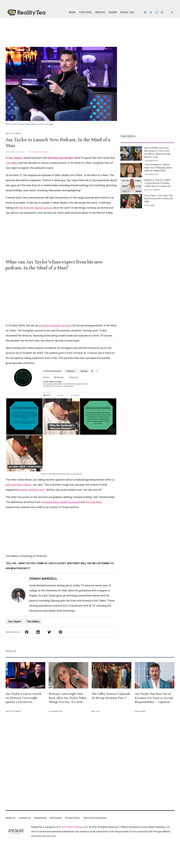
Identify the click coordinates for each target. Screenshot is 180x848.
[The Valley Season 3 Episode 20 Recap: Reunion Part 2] (111, 675)
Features (85, 12)
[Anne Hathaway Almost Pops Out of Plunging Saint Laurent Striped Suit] (131, 170)
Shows (112, 12)
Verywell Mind (93, 502)
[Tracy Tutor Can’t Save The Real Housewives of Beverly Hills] (131, 201)
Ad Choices (56, 818)
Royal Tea (127, 12)
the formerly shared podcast (36, 207)
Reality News (13, 133)
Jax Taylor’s (15, 157)
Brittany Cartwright (61, 157)
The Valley (12, 162)
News (72, 12)
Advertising (40, 818)
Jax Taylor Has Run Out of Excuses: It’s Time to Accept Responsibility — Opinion (154, 698)
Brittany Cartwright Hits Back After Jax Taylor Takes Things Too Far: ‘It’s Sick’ (68, 698)
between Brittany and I (31, 489)
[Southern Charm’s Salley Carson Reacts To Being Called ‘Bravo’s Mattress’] (131, 185)
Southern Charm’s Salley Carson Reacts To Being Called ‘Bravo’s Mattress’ (157, 182)
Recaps (100, 12)
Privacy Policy (72, 818)
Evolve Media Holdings (71, 827)
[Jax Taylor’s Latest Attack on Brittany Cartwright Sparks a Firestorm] (25, 675)
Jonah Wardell (40, 152)
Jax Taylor (14, 621)
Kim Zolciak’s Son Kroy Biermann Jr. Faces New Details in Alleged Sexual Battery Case (157, 152)
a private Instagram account (55, 325)
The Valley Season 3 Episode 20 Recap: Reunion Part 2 (111, 696)
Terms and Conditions (94, 818)
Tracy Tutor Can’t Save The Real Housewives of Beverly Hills (158, 198)
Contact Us (25, 818)
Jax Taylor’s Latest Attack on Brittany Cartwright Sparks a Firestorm (23, 698)
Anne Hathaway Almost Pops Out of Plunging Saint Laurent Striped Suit (158, 167)
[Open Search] (171, 12)
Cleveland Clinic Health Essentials (60, 502)
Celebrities (151, 161)
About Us (10, 818)
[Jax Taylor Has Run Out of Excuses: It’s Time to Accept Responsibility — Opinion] (154, 675)
